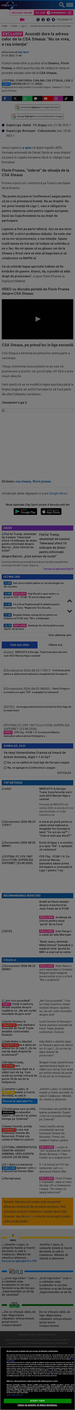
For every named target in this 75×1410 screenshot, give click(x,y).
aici (50, 1370)
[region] (37, 1378)
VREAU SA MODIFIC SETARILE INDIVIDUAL (37, 1405)
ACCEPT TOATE (37, 1401)
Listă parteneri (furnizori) (15, 1395)
